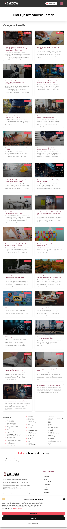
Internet (29, 429)
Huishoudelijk (31, 426)
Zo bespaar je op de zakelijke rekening (49, 385)
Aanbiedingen (10, 420)
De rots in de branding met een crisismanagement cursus (47, 337)
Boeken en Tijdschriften (13, 431)
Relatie (50, 419)
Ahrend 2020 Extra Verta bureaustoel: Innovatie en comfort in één (17, 212)
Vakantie (50, 430)
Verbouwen (51, 432)
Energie (9, 442)
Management (31, 435)
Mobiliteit (29, 443)
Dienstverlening (11, 437)
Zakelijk (50, 440)
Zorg (49, 443)
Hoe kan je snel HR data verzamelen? (48, 308)
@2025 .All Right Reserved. (19, 493)
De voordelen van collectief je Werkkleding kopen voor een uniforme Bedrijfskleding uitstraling (17, 49)
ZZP (49, 444)
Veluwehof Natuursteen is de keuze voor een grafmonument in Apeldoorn (49, 276)
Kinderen (29, 432)
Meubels (29, 440)
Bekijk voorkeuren (33, 523)
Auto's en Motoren (11, 423)
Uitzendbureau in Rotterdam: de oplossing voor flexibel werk (47, 81)
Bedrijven (9, 428)
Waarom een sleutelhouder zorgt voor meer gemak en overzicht (17, 116)
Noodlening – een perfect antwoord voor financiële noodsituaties (16, 369)
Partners (46, 479)
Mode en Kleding (31, 444)
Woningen (51, 438)
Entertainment (11, 443)
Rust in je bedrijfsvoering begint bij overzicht (48, 48)
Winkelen (50, 435)
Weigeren (33, 518)
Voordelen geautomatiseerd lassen (16, 401)
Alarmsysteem (10, 421)
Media (29, 438)
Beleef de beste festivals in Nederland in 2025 (17, 148)
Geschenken (30, 418)
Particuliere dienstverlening (55, 418)
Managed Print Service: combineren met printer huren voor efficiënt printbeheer (16, 82)
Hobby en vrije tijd (32, 422)
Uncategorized (52, 429)
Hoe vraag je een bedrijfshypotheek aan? (48, 369)
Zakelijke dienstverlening (54, 441)
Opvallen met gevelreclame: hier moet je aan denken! (49, 244)
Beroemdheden (48, 481)
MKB (28, 441)
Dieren (8, 438)
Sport (49, 421)
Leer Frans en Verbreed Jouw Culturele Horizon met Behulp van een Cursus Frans (49, 213)
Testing (50, 424)
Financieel (30, 416)
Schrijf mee (46, 487)
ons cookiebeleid (17, 508)
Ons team (46, 476)
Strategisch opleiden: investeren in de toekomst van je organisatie (49, 116)
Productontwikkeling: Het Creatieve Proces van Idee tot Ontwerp (16, 244)
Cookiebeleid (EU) (47, 493)
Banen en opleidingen (12, 424)
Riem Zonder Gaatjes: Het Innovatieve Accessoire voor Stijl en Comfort (49, 148)
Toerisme (50, 426)
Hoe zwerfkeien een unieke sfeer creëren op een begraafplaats (15, 276)
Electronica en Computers (14, 440)
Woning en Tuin (52, 436)
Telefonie (50, 422)
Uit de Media (47, 484)
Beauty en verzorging (12, 426)
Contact (46, 489)
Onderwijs (51, 416)
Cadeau (9, 432)
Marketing (30, 436)
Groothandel (30, 421)
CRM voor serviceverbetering (14, 308)
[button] (64, 499)
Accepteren (33, 513)
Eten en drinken (11, 445)
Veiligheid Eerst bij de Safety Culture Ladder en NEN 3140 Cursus (16, 180)
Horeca (29, 424)
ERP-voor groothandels (12, 337)
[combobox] (51, 3)
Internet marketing (32, 430)
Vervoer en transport (53, 433)
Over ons (46, 474)
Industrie (29, 427)
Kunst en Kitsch (31, 433)
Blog (8, 429)
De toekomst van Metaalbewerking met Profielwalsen (48, 180)
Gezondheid (30, 419)
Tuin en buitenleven (53, 427)
